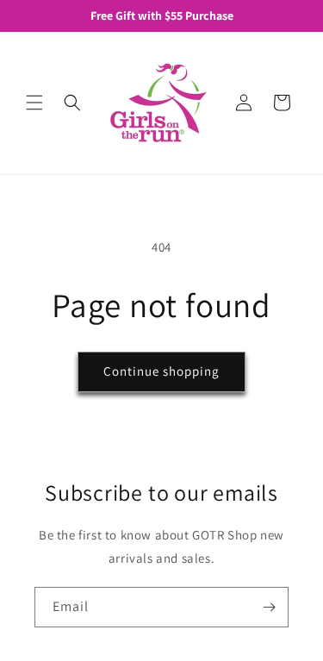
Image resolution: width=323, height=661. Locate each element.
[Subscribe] (269, 607)
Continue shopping (161, 371)
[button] (34, 103)
